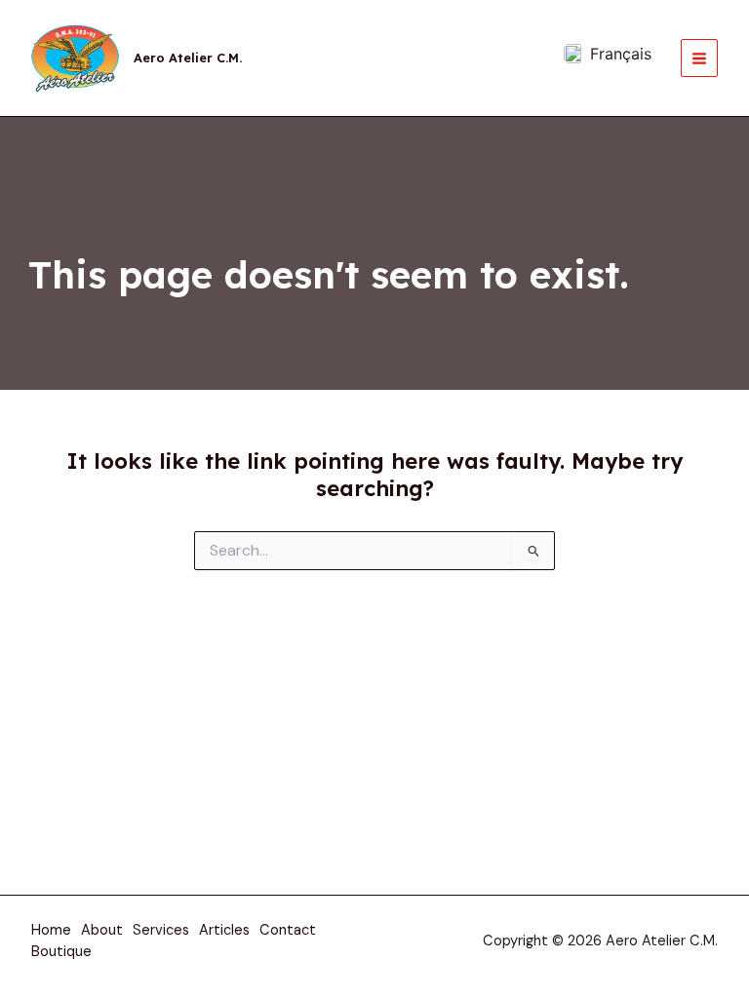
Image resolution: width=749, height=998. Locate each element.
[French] (607, 53)
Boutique (61, 951)
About (102, 930)
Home (51, 930)
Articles (224, 930)
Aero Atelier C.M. (188, 57)
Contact (287, 930)
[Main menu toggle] (699, 57)
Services (161, 930)
